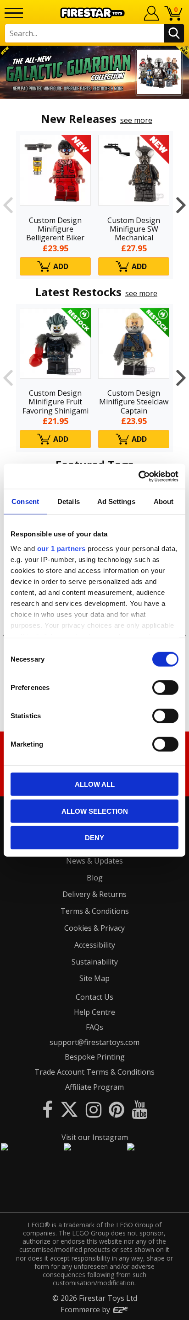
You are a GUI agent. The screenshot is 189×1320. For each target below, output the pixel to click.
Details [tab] (68, 501)
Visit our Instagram (94, 1137)
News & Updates (94, 861)
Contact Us (94, 997)
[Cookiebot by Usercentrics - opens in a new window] (138, 476)
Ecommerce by (86, 1309)
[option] (94, 72)
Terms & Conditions (95, 911)
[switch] (165, 687)
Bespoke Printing (95, 1057)
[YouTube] (139, 1109)
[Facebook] (47, 1109)
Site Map (94, 978)
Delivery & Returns (94, 894)
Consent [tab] (25, 501)
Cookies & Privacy (94, 928)
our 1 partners (61, 548)
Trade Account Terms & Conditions (94, 1072)
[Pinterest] (116, 1109)
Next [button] (181, 205)
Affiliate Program (94, 1087)
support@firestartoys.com (94, 1042)
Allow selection (94, 811)
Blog (95, 878)
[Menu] (14, 13)
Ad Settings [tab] (116, 501)
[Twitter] (69, 1109)
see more (136, 120)
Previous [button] (8, 205)
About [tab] (164, 501)
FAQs (94, 1027)
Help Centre (94, 1012)
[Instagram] (93, 1109)
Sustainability (95, 962)
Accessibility (94, 945)
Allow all (95, 784)
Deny (94, 838)
